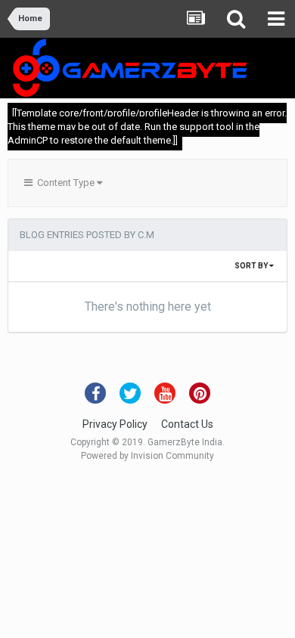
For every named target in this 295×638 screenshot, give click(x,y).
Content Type (65, 182)
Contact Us (187, 424)
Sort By (251, 266)
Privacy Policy (115, 424)
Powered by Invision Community (147, 456)
